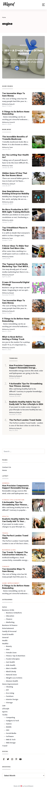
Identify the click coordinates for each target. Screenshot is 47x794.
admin (11, 202)
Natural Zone (11, 674)
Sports (5, 711)
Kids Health (10, 665)
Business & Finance (9, 625)
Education (10, 616)
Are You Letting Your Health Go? (15, 156)
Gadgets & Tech (12, 720)
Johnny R (12, 184)
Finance (5, 566)
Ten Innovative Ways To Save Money (13, 94)
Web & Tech (10, 739)
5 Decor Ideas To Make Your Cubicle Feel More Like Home (15, 247)
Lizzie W (12, 122)
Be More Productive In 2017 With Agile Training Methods (16, 210)
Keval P (11, 275)
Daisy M (11, 104)
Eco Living (10, 693)
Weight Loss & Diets (14, 677)
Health (5, 516)
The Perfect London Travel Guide (25, 420)
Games (9, 723)
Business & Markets (14, 612)
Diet (8, 649)
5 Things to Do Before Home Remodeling (15, 113)
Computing (10, 717)
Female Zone (11, 652)
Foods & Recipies (13, 659)
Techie (4, 714)
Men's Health (11, 668)
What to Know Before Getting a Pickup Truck (13, 338)
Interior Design (12, 699)
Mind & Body (11, 671)
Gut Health (10, 662)
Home (4, 470)
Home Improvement (10, 583)
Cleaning (9, 686)
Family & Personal (9, 631)
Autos (4, 607)
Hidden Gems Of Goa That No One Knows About (14, 174)
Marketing (10, 622)
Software (10, 736)
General (23, 45)
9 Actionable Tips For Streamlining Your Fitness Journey (25, 385)
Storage (9, 702)
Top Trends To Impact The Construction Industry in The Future (15, 553)
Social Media (11, 733)
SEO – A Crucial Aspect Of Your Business (23, 52)
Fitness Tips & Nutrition (13, 500)
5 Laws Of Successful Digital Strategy (15, 283)
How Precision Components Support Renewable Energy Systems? (22, 366)
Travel (5, 533)
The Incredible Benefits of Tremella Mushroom (15, 138)
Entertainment (8, 628)
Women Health (12, 681)
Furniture (9, 696)
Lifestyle (5, 708)
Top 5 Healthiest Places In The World (14, 229)
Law (3, 705)
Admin (11, 256)
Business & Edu (9, 550)
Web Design (11, 742)
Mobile (8, 727)
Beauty (9, 646)
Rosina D (19, 376)
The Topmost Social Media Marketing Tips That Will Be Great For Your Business (15, 265)
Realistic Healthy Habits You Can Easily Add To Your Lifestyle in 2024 (26, 403)
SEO (7, 730)
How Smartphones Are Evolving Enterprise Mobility (15, 192)
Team (11, 147)
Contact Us (6, 467)
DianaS (11, 293)
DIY (7, 690)
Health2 (5, 643)
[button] (43, 4)
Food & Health (8, 634)
